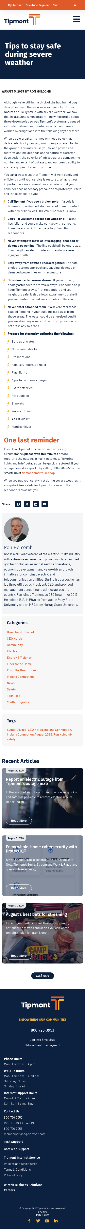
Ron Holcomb (62, 734)
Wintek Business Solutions (23, 1185)
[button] (75, 5)
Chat (56, 5)
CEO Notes (14, 638)
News (11, 683)
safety (11, 739)
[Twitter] (38, 1221)
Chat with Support (16, 1149)
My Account (15, 5)
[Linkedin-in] (56, 1221)
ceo (23, 729)
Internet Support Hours (20, 1093)
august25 (13, 729)
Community (15, 645)
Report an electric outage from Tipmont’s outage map (34, 781)
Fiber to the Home (19, 664)
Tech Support (13, 1142)
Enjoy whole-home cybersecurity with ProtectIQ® (41, 849)
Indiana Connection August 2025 (29, 734)
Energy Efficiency (19, 657)
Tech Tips (13, 695)
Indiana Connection (20, 676)
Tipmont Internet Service (22, 1157)
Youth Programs (18, 702)
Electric (12, 651)
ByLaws (42, 1211)
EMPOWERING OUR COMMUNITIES (42, 1019)
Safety (11, 689)
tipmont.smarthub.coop (38, 473)
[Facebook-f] (29, 1221)
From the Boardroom (21, 670)
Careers (9, 1190)
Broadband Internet (20, 632)
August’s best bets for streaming (36, 914)
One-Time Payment (38, 5)
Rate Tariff (42, 1215)
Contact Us (12, 1111)
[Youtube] (47, 1221)
